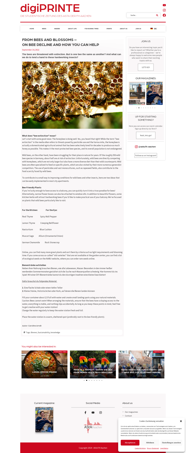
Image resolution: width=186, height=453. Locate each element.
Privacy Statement (153, 448)
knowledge (55, 332)
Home (32, 28)
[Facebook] (164, 15)
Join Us (138, 28)
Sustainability (44, 332)
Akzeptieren (130, 442)
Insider (57, 28)
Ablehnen (150, 442)
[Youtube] (164, 5)
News (44, 28)
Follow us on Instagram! (145, 155)
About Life (72, 28)
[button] (181, 421)
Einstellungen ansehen (171, 442)
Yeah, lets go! (145, 135)
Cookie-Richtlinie (140, 448)
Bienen (34, 332)
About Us (123, 28)
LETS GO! (146, 67)
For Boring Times (91, 28)
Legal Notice (164, 448)
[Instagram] (164, 10)
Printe (109, 28)
